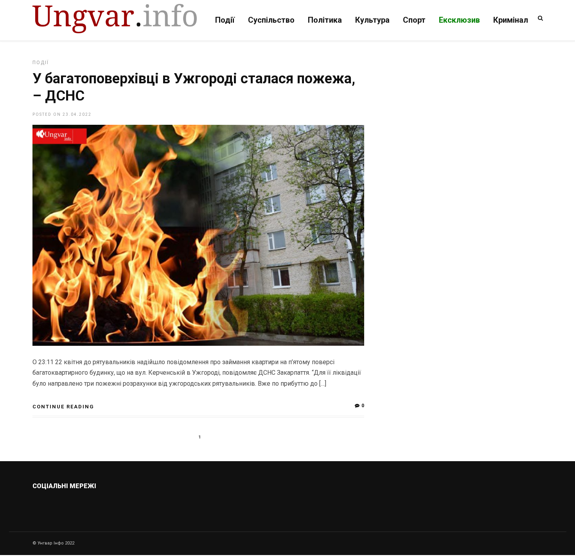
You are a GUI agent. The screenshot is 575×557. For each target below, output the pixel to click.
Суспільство (271, 20)
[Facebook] (95, 504)
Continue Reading (63, 407)
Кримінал (510, 20)
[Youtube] (112, 504)
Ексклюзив (459, 20)
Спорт (414, 20)
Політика (325, 20)
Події (225, 20)
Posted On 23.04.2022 (62, 114)
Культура (372, 20)
